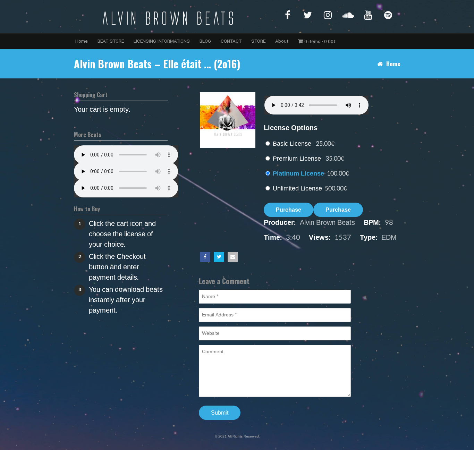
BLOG (205, 41)
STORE (258, 41)
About (281, 41)
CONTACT (231, 41)
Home (81, 41)
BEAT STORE (111, 41)
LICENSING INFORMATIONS (162, 41)
